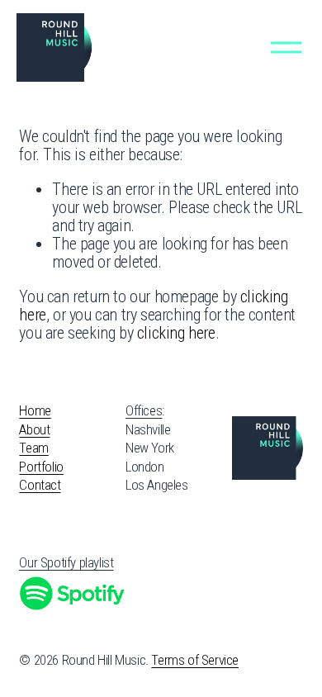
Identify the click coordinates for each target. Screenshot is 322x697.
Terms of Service (195, 660)
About (34, 429)
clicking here (176, 333)
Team (33, 447)
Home (34, 410)
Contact (39, 485)
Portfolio (41, 466)
